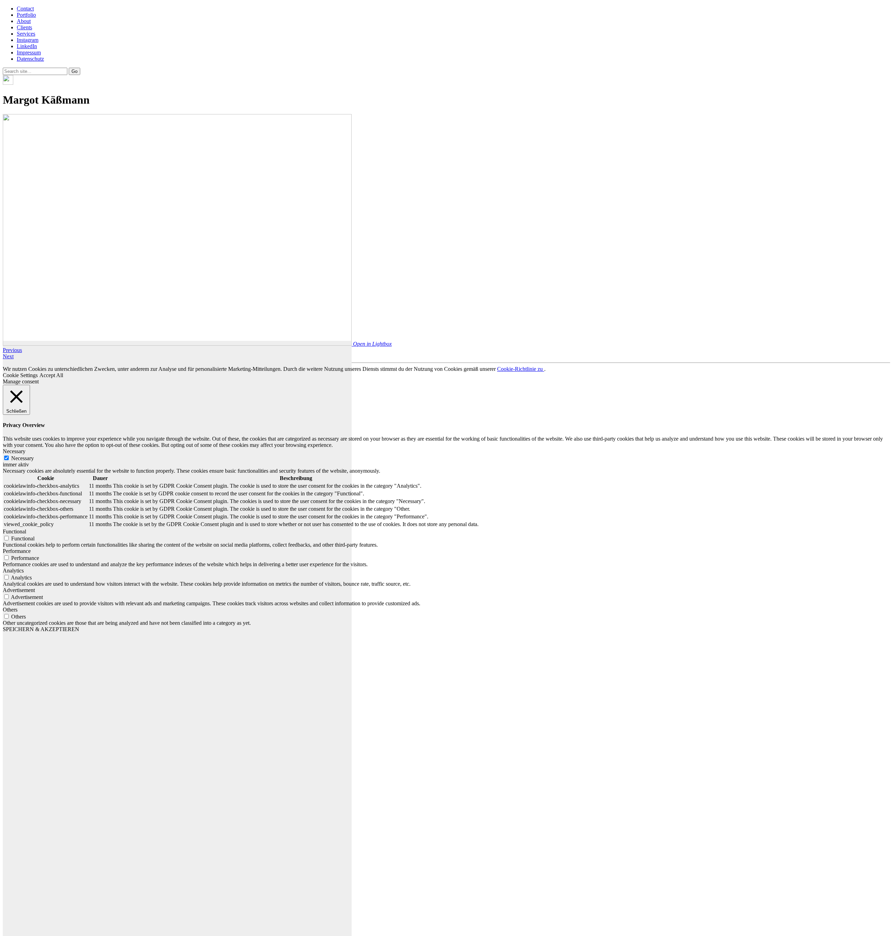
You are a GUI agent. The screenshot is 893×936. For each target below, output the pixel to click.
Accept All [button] (51, 375)
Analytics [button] (13, 571)
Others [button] (10, 610)
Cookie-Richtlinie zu (520, 369)
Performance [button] (17, 551)
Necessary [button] (14, 451)
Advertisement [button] (19, 590)
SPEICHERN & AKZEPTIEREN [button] (41, 629)
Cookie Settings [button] (20, 375)
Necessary (22, 458)
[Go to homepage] (8, 83)
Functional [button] (14, 531)
